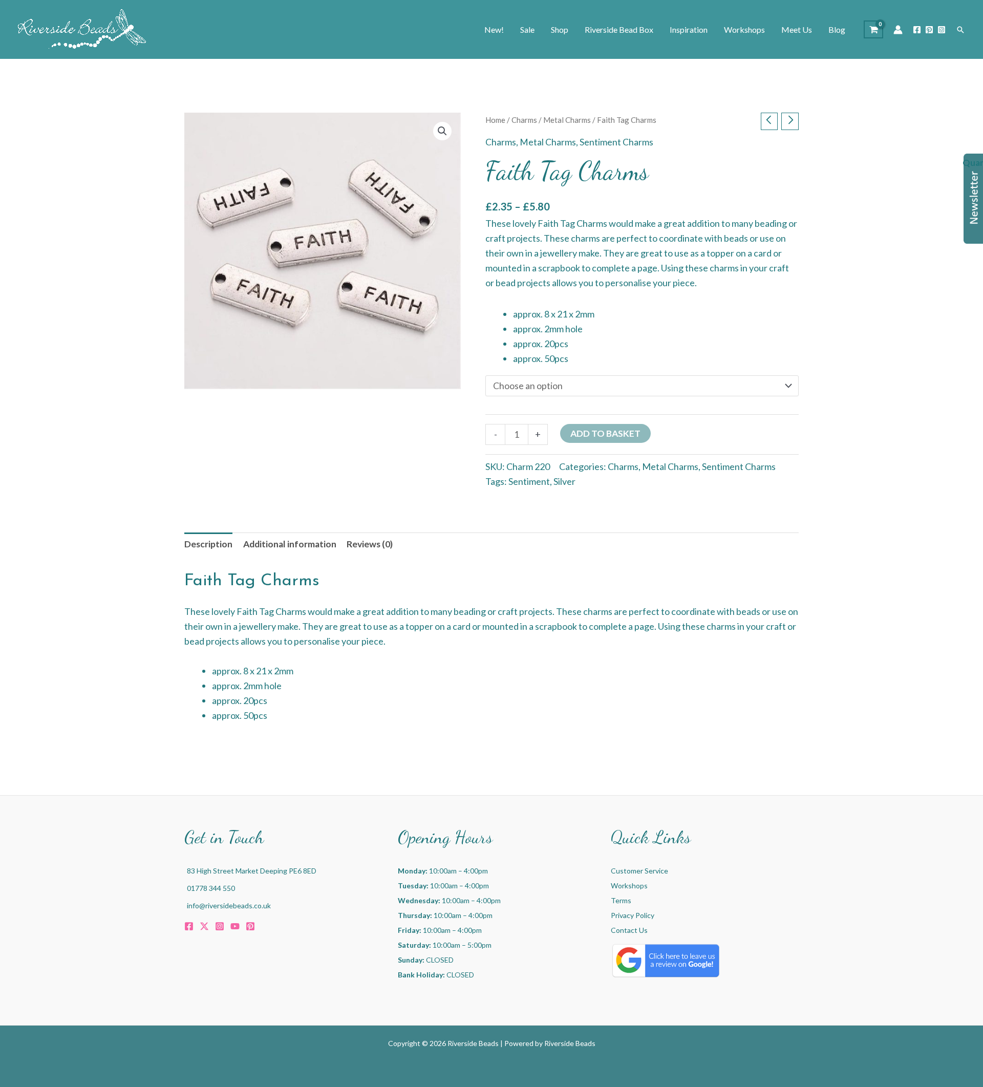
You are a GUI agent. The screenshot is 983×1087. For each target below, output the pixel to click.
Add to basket (605, 433)
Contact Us (629, 930)
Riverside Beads (569, 1043)
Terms (621, 900)
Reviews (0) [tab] (370, 544)
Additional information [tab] (289, 544)
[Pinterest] (929, 30)
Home (495, 119)
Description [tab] (208, 544)
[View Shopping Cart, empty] (873, 29)
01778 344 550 (211, 888)
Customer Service (639, 870)
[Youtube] (235, 926)
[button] (960, 29)
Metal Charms (567, 119)
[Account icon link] (898, 29)
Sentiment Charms (616, 142)
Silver (564, 481)
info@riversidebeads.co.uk (229, 905)
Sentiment (529, 481)
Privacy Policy (632, 915)
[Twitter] (204, 926)
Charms (524, 119)
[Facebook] (917, 30)
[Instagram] (941, 30)
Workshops (629, 885)
